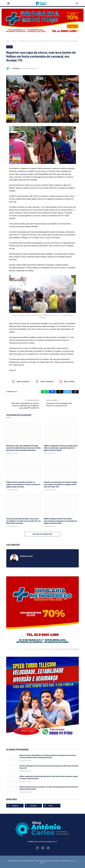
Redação (16, 68)
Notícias (9, 46)
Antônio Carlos (26, 556)
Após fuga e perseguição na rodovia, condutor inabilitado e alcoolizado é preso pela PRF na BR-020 (25, 405)
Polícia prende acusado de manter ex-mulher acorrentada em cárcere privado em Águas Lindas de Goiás (23, 484)
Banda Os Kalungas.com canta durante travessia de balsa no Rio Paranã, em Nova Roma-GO (48, 767)
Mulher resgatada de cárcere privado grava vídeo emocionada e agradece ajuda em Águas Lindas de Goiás (61, 448)
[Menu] (8, 3)
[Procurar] (77, 3)
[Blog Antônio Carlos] (42, 3)
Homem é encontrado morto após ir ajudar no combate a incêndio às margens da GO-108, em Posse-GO (60, 484)
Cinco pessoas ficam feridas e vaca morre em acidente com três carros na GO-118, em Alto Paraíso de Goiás (23, 521)
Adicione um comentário (42, 534)
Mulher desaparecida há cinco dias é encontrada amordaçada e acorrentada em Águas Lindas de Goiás (60, 521)
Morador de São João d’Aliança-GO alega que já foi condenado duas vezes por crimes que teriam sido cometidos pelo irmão (23, 448)
